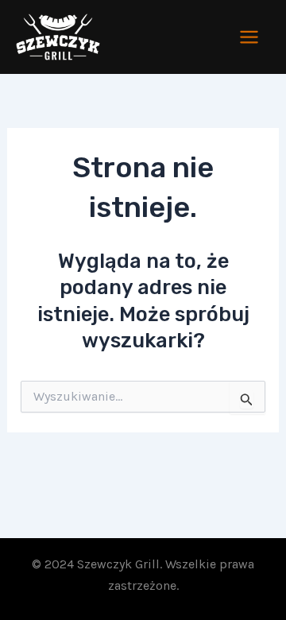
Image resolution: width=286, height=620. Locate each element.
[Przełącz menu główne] (250, 37)
